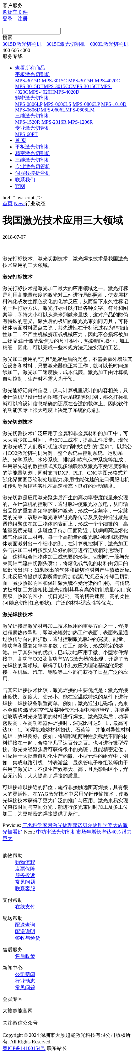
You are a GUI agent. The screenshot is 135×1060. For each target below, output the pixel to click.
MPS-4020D (66, 92)
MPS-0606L (52, 109)
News (19, 203)
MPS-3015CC (58, 86)
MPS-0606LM (79, 109)
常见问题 (25, 882)
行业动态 (25, 981)
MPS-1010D (114, 104)
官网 (20, 186)
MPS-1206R (80, 122)
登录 (8, 18)
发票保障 (25, 868)
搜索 (8, 37)
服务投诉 (25, 875)
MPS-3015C (54, 80)
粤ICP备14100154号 (24, 1048)
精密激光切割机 (32, 98)
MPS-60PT (26, 134)
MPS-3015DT (29, 86)
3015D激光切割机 (22, 44)
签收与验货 (27, 938)
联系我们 (25, 179)
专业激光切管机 (32, 128)
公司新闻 (25, 974)
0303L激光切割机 (109, 44)
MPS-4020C (107, 80)
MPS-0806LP (28, 104)
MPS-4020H (41, 92)
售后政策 (25, 956)
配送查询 (25, 925)
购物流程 (25, 862)
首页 (8, 203)
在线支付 (25, 906)
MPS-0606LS (57, 104)
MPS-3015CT (86, 86)
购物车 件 (15, 12)
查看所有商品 (30, 67)
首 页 (20, 140)
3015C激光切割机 (65, 44)
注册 (23, 18)
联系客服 (25, 888)
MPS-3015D (27, 80)
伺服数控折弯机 (32, 173)
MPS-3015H (81, 80)
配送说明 (25, 931)
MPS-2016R (54, 122)
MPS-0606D (27, 109)
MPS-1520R (27, 122)
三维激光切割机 (32, 115)
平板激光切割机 (32, 74)
